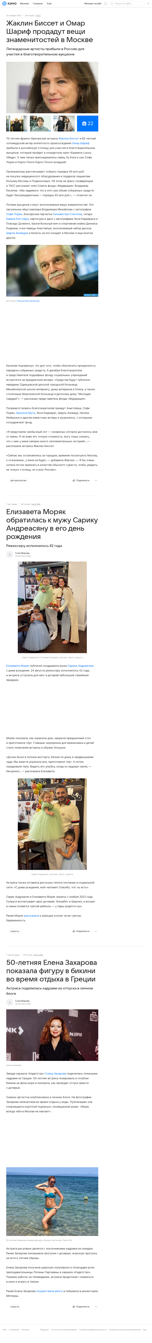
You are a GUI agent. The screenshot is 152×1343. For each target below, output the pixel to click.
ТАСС (38, 15)
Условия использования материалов (125, 1330)
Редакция (44, 1330)
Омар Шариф (80, 143)
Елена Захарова (55, 1073)
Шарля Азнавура (17, 233)
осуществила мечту (49, 1291)
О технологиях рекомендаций (64, 1330)
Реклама (25, 1330)
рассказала (31, 915)
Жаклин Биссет (68, 138)
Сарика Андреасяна (81, 665)
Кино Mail (35, 504)
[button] (52, 87)
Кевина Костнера (17, 218)
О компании (14, 1330)
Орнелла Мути (25, 412)
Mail (5, 1330)
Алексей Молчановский (28, 301)
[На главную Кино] (11, 3)
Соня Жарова (22, 553)
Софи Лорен (14, 214)
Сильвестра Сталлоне (67, 214)
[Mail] (4, 3)
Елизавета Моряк (17, 665)
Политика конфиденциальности (93, 1330)
